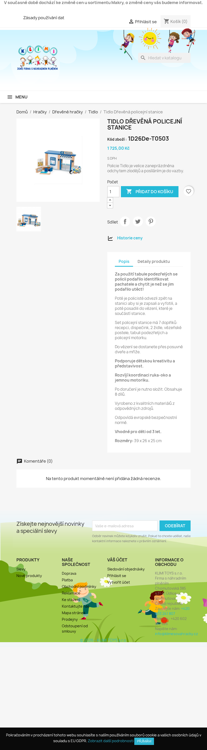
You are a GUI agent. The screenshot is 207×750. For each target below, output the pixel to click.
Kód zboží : (117, 139)
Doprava (69, 573)
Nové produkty (29, 575)
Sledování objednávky (126, 569)
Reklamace (71, 593)
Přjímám (144, 741)
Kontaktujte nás (76, 606)
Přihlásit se (116, 575)
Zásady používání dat (43, 17)
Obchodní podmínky (79, 586)
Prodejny (70, 619)
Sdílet (125, 221)
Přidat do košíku (149, 191)
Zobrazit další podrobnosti (111, 740)
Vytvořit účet (118, 582)
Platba (67, 580)
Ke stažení (71, 599)
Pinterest (151, 221)
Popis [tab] (124, 261)
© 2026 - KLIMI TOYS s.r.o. (103, 640)
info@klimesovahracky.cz (176, 633)
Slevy (20, 569)
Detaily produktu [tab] (154, 261)
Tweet (138, 221)
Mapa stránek (73, 612)
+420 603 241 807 (172, 611)
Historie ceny (130, 238)
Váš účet (117, 560)
